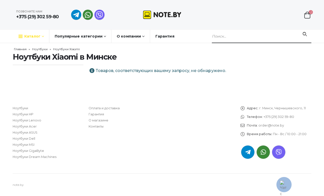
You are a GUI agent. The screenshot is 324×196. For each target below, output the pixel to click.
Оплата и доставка (104, 108)
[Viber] (99, 15)
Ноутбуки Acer (25, 126)
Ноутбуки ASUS (25, 132)
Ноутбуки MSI (23, 145)
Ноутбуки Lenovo (27, 120)
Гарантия (164, 36)
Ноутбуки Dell (24, 138)
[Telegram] (76, 15)
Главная (20, 49)
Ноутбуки (40, 49)
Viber (279, 152)
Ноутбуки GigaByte (28, 151)
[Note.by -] (162, 14)
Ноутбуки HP (23, 114)
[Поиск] (304, 34)
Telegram (248, 152)
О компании (129, 36)
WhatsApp (88, 15)
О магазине (98, 120)
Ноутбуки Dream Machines (34, 157)
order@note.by (271, 125)
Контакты (96, 126)
